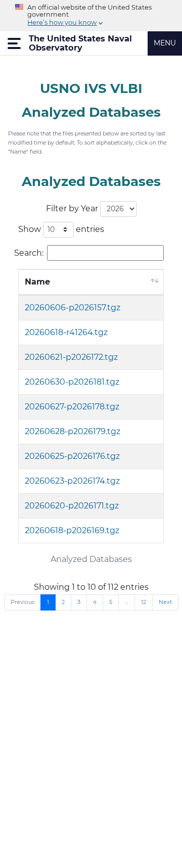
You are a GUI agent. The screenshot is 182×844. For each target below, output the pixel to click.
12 (143, 602)
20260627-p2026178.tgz (72, 406)
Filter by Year (73, 208)
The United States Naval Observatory (80, 43)
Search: (28, 252)
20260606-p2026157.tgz (72, 307)
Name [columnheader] (37, 282)
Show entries (61, 228)
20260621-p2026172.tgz (71, 357)
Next (165, 602)
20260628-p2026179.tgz (72, 431)
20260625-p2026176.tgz (72, 456)
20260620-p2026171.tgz (72, 505)
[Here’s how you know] (91, 15)
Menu (165, 43)
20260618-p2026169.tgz (72, 530)
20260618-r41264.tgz (66, 332)
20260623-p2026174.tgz (72, 481)
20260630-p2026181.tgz (72, 382)
